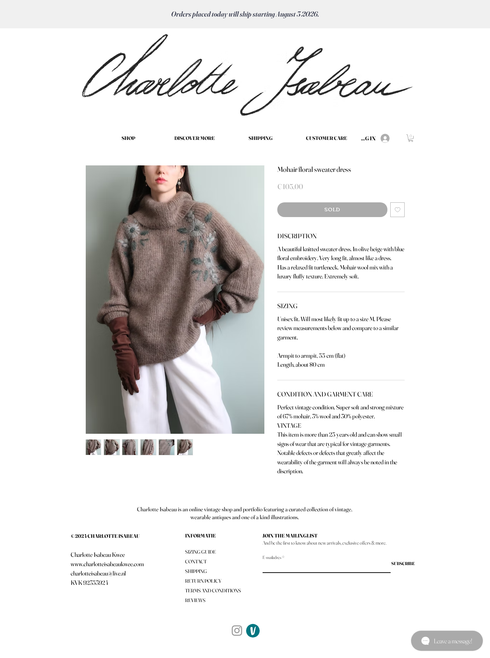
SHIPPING (196, 571)
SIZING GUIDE (200, 552)
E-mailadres (272, 557)
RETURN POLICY (203, 581)
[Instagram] (237, 631)
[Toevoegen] (397, 209)
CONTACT (196, 561)
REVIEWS (195, 600)
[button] (194, 138)
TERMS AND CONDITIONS (213, 590)
